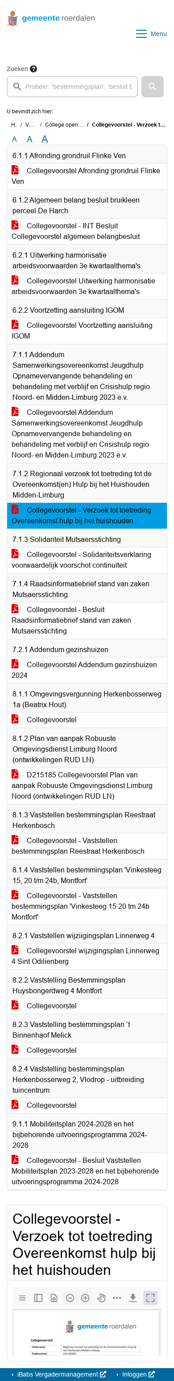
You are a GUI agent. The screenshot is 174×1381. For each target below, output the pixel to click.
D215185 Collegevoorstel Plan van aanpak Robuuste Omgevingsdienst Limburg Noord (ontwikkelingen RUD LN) (82, 785)
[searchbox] (72, 86)
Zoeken (17, 68)
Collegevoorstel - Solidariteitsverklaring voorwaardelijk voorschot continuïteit (81, 560)
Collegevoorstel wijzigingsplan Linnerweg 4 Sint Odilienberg (85, 956)
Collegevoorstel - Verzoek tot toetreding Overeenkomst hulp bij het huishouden (81, 515)
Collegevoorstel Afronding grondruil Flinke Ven (86, 176)
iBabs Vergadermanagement (58, 1374)
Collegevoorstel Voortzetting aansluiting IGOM (82, 331)
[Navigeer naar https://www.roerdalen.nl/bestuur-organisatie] (51, 34)
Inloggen (134, 1374)
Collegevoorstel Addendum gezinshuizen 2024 (84, 670)
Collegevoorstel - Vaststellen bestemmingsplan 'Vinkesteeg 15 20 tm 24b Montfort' (80, 906)
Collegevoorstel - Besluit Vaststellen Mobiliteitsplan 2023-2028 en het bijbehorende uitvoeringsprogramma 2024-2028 (85, 1171)
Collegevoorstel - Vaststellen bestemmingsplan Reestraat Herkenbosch (78, 846)
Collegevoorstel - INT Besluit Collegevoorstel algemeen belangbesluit (76, 231)
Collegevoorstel (51, 720)
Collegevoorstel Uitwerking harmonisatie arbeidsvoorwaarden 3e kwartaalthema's (83, 286)
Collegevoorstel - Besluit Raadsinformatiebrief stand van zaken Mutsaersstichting (71, 620)
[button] (152, 86)
